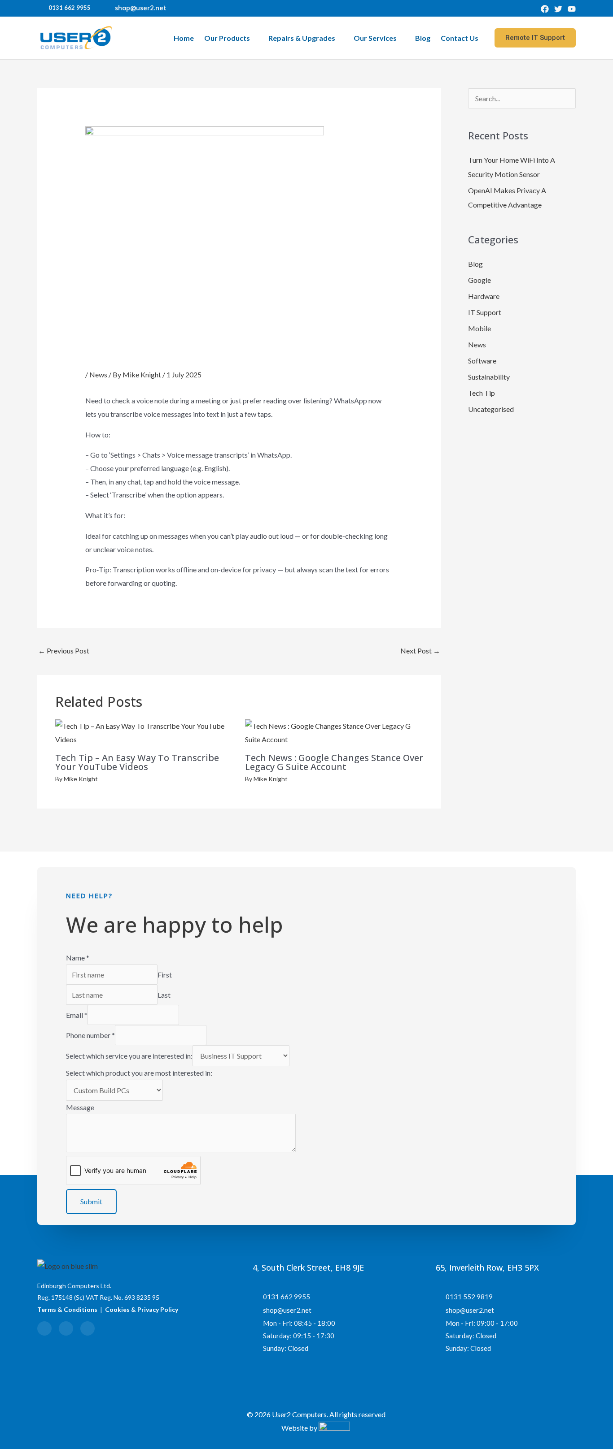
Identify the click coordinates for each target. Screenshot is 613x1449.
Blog (422, 38)
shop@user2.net (140, 8)
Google (479, 280)
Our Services (375, 38)
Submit (91, 1201)
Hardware (483, 296)
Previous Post (63, 650)
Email (77, 1015)
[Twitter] (558, 9)
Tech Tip (481, 393)
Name (77, 957)
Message (80, 1107)
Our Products (227, 38)
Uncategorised (491, 409)
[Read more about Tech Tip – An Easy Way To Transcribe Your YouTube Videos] (144, 731)
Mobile (479, 328)
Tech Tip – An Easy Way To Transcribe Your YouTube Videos (137, 762)
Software (482, 360)
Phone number (90, 1035)
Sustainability (489, 376)
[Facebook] (545, 9)
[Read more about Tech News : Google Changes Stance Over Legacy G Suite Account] (334, 731)
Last (164, 995)
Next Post (420, 650)
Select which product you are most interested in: (139, 1072)
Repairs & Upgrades (301, 38)
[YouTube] (572, 9)
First (165, 974)
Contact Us (459, 38)
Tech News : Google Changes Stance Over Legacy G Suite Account (334, 762)
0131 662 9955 (69, 7)
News (98, 374)
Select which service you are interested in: (129, 1055)
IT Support (484, 312)
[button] (535, 38)
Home (184, 38)
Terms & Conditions (67, 1309)
